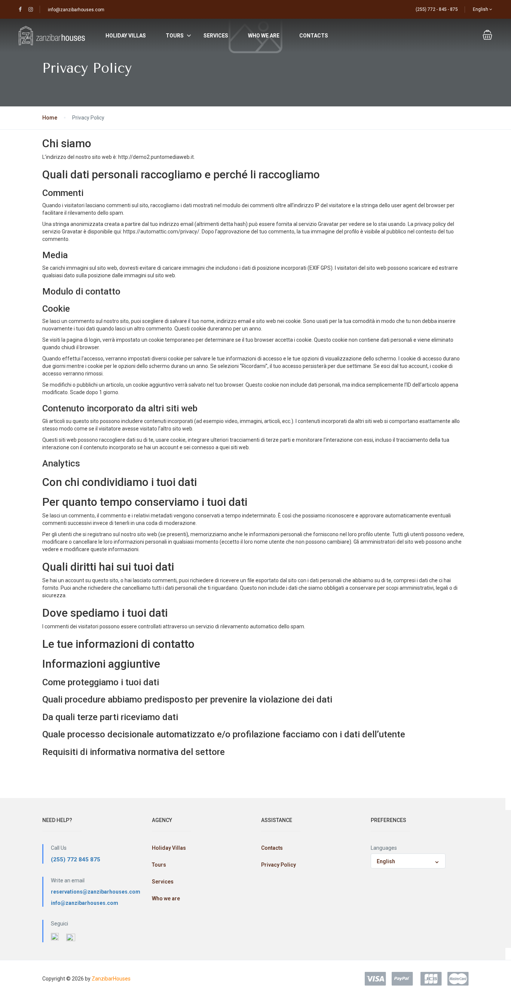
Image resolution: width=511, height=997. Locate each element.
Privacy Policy (278, 865)
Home (49, 118)
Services (216, 36)
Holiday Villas (125, 36)
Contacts (313, 36)
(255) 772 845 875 (75, 859)
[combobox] (408, 861)
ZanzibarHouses (111, 979)
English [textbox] (386, 861)
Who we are (263, 36)
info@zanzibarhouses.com (76, 9)
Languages (384, 848)
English (481, 9)
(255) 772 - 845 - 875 (437, 9)
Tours (175, 36)
